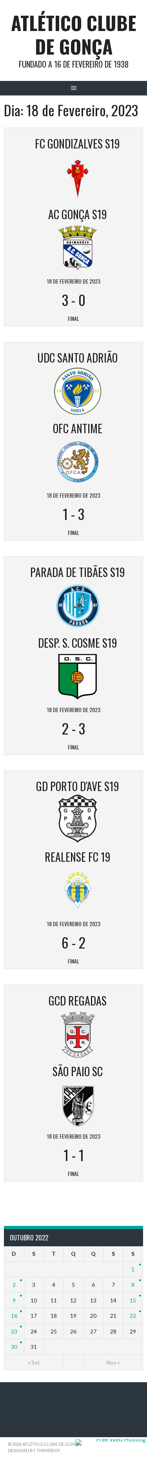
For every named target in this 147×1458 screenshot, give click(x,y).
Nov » (113, 1362)
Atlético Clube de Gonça (73, 34)
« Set (34, 1362)
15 (133, 1300)
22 (133, 1315)
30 (14, 1346)
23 (14, 1331)
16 (14, 1315)
